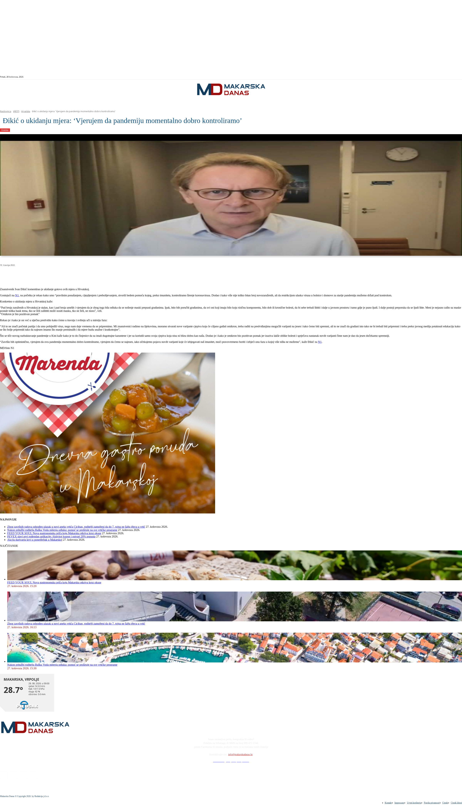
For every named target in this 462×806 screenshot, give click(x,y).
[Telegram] (84, 274)
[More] (97, 274)
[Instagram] (437, 77)
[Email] (71, 274)
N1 (17, 295)
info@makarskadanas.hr (240, 754)
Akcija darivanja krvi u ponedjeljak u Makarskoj (34, 539)
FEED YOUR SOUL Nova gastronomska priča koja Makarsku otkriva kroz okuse (54, 533)
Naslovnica (5, 111)
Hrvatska (25, 111)
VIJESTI (16, 111)
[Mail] (441, 77)
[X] (45, 274)
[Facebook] (433, 77)
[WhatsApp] (58, 274)
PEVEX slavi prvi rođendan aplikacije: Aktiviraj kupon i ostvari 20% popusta (51, 536)
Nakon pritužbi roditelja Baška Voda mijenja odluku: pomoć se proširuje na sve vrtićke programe (62, 530)
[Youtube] (445, 77)
